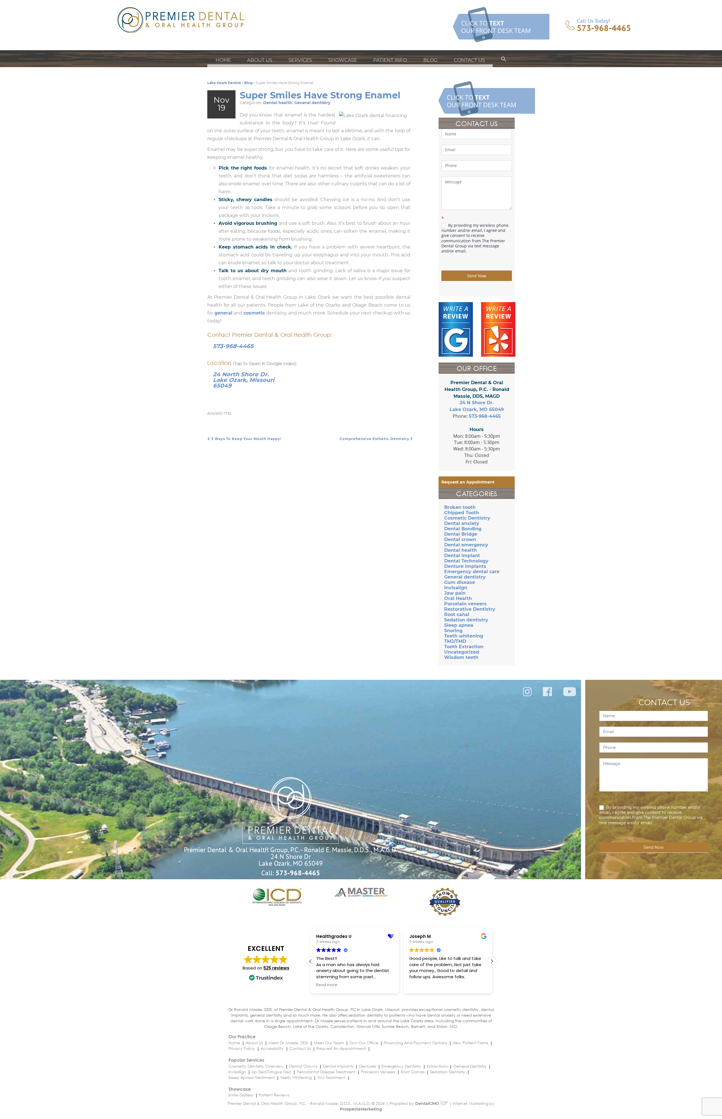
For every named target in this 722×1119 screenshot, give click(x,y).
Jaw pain (455, 593)
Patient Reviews (274, 1095)
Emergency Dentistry (401, 1066)
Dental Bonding (462, 528)
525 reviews (276, 968)
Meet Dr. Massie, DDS (288, 1042)
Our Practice (242, 1036)
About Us (259, 60)
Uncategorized (461, 652)
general (223, 313)
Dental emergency (466, 545)
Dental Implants (338, 1066)
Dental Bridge (460, 534)
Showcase (342, 60)
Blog (430, 60)
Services (300, 60)
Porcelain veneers (465, 603)
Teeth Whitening (296, 1077)
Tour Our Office (363, 1042)
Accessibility (272, 1048)
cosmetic (254, 313)
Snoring (453, 630)
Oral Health (458, 598)
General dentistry (312, 102)
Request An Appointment (341, 1048)
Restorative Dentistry (469, 609)
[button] (504, 60)
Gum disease (459, 582)
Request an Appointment (467, 482)
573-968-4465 (604, 28)
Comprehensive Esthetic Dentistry (375, 439)
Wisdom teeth (461, 657)
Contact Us (469, 60)
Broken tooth (460, 507)
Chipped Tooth (461, 512)
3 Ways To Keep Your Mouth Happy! (245, 439)
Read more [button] (323, 985)
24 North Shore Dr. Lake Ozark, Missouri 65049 (243, 380)
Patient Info (390, 60)
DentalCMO (427, 1103)
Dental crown (460, 539)
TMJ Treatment (331, 1077)
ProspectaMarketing (361, 1109)
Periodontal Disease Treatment (326, 1071)
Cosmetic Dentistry (467, 518)
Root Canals (412, 1071)
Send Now (476, 275)
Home (223, 60)
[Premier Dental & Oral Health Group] (181, 20)
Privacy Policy (241, 1048)
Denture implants (465, 566)
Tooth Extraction (463, 646)
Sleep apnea (458, 625)
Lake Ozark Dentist (224, 83)
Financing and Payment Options (415, 1042)
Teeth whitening (463, 636)
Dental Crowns (303, 1066)
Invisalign (455, 587)
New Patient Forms (470, 1042)
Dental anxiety (461, 523)
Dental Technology (466, 561)
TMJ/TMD (455, 641)
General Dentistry (470, 1066)
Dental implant (462, 555)
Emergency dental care (471, 571)
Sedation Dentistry (447, 1071)
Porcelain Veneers (378, 1071)
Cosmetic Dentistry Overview (255, 1066)
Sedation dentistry (466, 620)
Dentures (367, 1066)
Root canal (456, 614)
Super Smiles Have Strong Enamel (320, 95)
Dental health (277, 102)
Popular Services (246, 1060)
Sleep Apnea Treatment (251, 1077)
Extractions (437, 1066)
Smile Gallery (240, 1095)
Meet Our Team (329, 1042)
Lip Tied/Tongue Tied (271, 1071)
